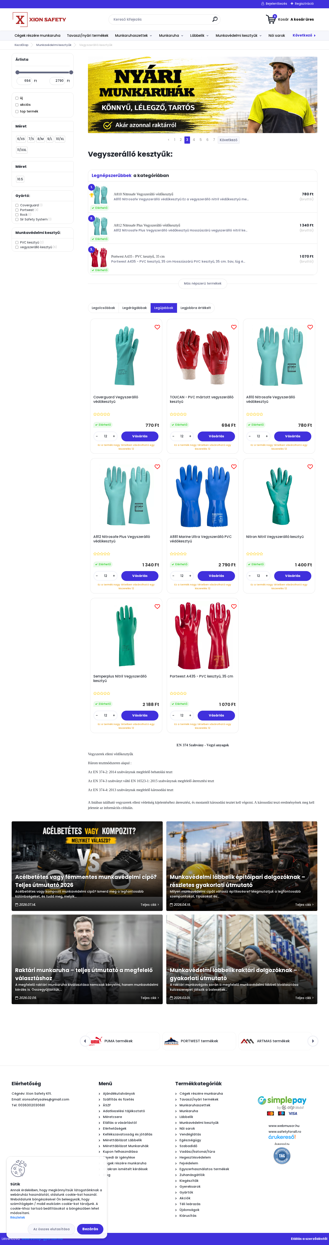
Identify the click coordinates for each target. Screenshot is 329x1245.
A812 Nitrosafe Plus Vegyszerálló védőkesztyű (121, 539)
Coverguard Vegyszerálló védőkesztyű (115, 399)
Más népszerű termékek (203, 283)
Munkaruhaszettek (131, 35)
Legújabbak (163, 308)
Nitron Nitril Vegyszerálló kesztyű (275, 537)
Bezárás (90, 1229)
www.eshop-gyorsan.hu (42, 1238)
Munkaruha (169, 35)
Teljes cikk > (150, 904)
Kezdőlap (21, 45)
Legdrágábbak (134, 308)
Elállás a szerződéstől (309, 1238)
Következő (302, 35)
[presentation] (85, 1041)
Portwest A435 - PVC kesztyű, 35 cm (201, 676)
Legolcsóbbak (103, 308)
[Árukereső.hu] (282, 1138)
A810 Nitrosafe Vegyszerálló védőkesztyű (270, 399)
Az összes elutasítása (51, 1229)
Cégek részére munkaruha (37, 35)
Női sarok (277, 35)
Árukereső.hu (282, 1144)
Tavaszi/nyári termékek (87, 35)
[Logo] (39, 19)
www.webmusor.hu (284, 1126)
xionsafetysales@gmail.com (45, 1099)
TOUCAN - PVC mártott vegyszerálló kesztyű (201, 399)
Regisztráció (304, 3)
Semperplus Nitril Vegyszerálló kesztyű (120, 678)
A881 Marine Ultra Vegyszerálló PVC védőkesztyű (201, 539)
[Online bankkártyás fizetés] (282, 1092)
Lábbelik (197, 35)
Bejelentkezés (276, 3)
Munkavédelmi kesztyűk (236, 35)
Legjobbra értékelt (196, 308)
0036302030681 (31, 1105)
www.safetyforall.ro (285, 1131)
